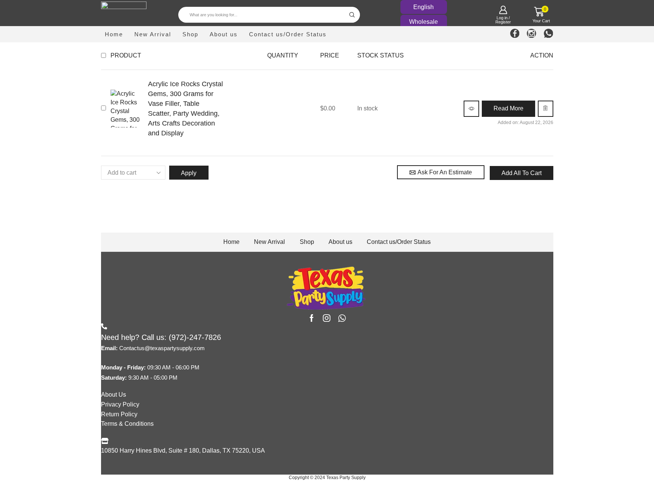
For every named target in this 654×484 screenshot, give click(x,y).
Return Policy (119, 414)
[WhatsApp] (548, 34)
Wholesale (423, 22)
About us (224, 34)
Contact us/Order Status (288, 34)
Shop (190, 34)
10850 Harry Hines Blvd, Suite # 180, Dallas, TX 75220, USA (183, 450)
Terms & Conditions (127, 423)
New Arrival (152, 34)
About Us (113, 394)
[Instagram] (531, 34)
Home (114, 34)
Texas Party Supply (346, 477)
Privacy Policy (120, 404)
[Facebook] (515, 34)
